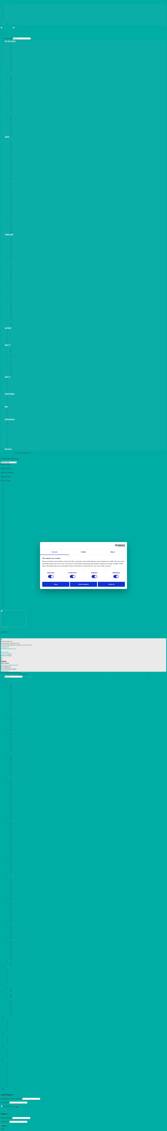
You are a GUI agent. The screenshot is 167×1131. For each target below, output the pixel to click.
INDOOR (15, 358)
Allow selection (83, 584)
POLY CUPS (13, 445)
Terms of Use (112, 673)
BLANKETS (16, 260)
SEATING (12, 237)
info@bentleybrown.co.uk (8, 648)
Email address (6, 1118)
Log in (16, 1106)
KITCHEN (12, 400)
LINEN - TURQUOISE (12, 539)
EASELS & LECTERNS (19, 309)
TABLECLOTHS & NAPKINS (18, 139)
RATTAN (15, 258)
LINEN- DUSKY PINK (12, 548)
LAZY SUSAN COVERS (19, 232)
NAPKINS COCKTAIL (16, 430)
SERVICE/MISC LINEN (20, 230)
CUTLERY (12, 73)
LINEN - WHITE (10, 542)
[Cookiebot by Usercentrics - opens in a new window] (116, 545)
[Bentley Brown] (13, 28)
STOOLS (15, 249)
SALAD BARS (13, 385)
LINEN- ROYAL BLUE (12, 563)
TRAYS (11, 398)
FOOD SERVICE (14, 396)
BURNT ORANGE (11, 495)
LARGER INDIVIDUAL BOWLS (22, 62)
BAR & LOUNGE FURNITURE (18, 283)
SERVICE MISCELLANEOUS (21, 90)
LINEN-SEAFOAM (11, 567)
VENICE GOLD (17, 52)
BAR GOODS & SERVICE (13, 491)
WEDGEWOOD (17, 215)
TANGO (15, 207)
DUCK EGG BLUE (18, 154)
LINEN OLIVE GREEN (12, 544)
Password (5, 1102)
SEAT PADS (16, 241)
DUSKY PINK (16, 156)
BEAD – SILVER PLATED (20, 88)
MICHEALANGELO (18, 99)
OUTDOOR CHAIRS (19, 247)
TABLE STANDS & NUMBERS (22, 135)
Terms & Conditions (6, 654)
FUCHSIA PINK (17, 160)
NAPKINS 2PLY (14, 426)
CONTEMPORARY (18, 54)
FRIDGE (11, 379)
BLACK (14, 145)
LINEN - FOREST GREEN (13, 529)
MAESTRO (16, 82)
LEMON (15, 171)
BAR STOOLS (16, 288)
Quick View (5, 628)
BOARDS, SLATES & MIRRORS (22, 122)
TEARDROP (16, 94)
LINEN (7, 137)
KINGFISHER (16, 167)
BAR (6, 407)
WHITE (14, 218)
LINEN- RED (9, 561)
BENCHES (15, 256)
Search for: (8, 38)
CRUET (14, 120)
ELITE (14, 75)
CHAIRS (15, 239)
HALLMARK (16, 48)
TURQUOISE (16, 211)
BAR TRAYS (12, 415)
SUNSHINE (16, 205)
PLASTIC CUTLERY (15, 434)
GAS (13, 349)
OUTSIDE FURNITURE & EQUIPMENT (18, 576)
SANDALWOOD (17, 198)
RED (13, 194)
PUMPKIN (8, 584)
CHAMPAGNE (17, 105)
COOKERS (12, 347)
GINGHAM (16, 222)
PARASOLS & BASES (15, 334)
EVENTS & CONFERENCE (17, 300)
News (7, 16)
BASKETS (15, 118)
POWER (11, 332)
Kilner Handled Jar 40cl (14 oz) (11, 636)
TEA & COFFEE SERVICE (20, 124)
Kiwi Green (16, 169)
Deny (56, 584)
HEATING (12, 353)
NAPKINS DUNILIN (15, 428)
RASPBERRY (16, 192)
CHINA (11, 43)
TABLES (11, 262)
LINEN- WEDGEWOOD (13, 565)
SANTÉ (14, 96)
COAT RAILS (16, 311)
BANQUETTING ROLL (16, 424)
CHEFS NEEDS (9, 394)
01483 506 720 (5, 647)
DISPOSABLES (10, 419)
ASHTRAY (15, 319)
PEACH (14, 186)
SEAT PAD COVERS (19, 243)
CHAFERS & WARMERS (20, 370)
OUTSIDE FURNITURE (16, 339)
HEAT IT (8, 345)
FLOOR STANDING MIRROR (22, 317)
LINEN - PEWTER (11, 535)
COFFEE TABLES (18, 294)
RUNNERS (16, 226)
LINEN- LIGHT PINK (12, 556)
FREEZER (12, 381)
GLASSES (12, 92)
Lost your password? (8, 1110)
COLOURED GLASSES (19, 111)
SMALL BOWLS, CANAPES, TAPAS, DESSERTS (28, 60)
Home (7, 5)
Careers (7, 12)
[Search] (5, 679)
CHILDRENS (16, 324)
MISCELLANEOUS (15, 447)
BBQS (14, 362)
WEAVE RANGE (17, 228)
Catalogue (10, 453)
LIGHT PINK (16, 175)
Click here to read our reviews (9, 665)
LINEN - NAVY (10, 533)
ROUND (15, 264)
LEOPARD (15, 173)
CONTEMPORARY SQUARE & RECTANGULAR (28, 56)
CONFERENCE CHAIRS (20, 302)
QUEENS (15, 50)
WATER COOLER (14, 392)
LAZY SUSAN (16, 277)
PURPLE (15, 190)
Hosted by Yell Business (157, 673)
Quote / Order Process (13, 10)
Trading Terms (141, 673)
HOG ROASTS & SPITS (20, 366)
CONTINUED (13, 821)
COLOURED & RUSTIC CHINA (22, 58)
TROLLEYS (12, 402)
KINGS (14, 84)
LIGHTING (12, 336)
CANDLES (15, 130)
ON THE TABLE (10, 41)
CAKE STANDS (17, 126)
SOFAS (14, 251)
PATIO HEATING (14, 341)
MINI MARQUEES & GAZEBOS (19, 330)
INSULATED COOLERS (16, 387)
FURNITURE (9, 235)
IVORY (14, 164)
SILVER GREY (16, 203)
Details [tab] (83, 552)
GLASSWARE (16, 116)
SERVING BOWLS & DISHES (22, 65)
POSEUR (15, 266)
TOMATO (15, 209)
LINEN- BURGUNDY (12, 546)
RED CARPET (16, 305)
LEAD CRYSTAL (17, 107)
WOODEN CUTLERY (15, 436)
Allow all (111, 584)
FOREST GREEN (17, 158)
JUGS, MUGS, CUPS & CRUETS (22, 71)
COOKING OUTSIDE (16, 343)
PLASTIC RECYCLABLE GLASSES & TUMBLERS (24, 432)
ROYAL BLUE (16, 196)
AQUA (14, 143)
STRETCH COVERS (18, 224)
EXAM (14, 271)
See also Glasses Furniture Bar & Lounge (23, 417)
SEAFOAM (15, 201)
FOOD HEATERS (18, 368)
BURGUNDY (16, 150)
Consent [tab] (54, 552)
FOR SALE (8, 449)
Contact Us (9, 18)
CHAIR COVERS (17, 245)
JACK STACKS (13, 404)
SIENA (14, 77)
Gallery (7, 14)
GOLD (14, 162)
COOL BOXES (13, 390)
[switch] (72, 576)
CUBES (14, 254)
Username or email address (11, 1099)
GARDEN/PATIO (18, 275)
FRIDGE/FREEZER (15, 383)
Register (4, 1125)
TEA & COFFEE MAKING (20, 375)
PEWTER (15, 188)
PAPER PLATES (14, 438)
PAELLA (15, 364)
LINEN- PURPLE (10, 559)
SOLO (14, 79)
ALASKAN (15, 45)
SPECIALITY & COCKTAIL (21, 103)
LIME (14, 179)
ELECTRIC (15, 351)
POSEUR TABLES (18, 296)
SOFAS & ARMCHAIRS (20, 290)
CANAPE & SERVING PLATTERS (23, 67)
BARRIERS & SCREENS (20, 307)
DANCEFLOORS (17, 326)
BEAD (14, 86)
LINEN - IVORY (10, 531)
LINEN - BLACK (10, 527)
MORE (11, 113)
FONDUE (15, 373)
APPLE (14, 141)
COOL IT (7, 377)
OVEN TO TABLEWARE (20, 69)
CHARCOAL (16, 152)
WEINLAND (16, 101)
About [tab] (112, 552)
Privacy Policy (5, 652)
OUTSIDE (15, 279)
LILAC (14, 177)
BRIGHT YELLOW (18, 147)
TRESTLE (15, 268)
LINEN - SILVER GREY (12, 537)
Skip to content (6, 2)
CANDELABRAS (17, 128)
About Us (8, 8)
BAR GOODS (13, 413)
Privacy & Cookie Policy (126, 673)
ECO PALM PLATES (15, 441)
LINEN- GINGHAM (11, 550)
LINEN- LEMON (10, 554)
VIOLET (14, 213)
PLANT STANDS (18, 133)
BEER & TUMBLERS (19, 109)
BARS (14, 285)
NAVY (14, 184)
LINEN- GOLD (10, 552)
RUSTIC (15, 273)
